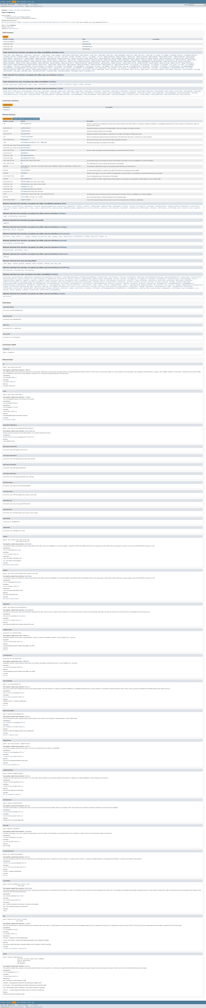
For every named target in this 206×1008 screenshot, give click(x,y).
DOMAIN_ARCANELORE (179, 56)
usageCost (197, 208)
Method (21, 6)
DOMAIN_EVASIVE (169, 60)
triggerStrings (25, 199)
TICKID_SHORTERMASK (76, 94)
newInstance (22, 216)
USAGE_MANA (197, 69)
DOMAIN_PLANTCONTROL (184, 61)
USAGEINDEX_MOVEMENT (64, 71)
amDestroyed (13, 84)
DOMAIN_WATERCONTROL (83, 64)
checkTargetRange (185, 278)
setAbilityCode (133, 208)
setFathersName (25, 181)
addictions (85, 41)
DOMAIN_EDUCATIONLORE (110, 60)
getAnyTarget (143, 280)
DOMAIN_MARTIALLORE (116, 61)
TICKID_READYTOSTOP (34, 94)
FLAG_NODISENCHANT (174, 66)
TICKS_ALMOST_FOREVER (157, 69)
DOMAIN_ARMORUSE (8, 58)
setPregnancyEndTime (27, 189)
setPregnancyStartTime (27, 191)
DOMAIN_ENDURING (135, 60)
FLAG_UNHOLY (154, 67)
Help (33, 1)
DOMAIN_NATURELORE (156, 61)
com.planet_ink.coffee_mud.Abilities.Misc (19, 10)
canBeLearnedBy (95, 206)
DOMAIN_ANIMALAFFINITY (165, 56)
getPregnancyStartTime (27, 158)
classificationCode (26, 136)
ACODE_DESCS (27, 55)
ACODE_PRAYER (74, 55)
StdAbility (10, 27)
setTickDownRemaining (107, 288)
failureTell (130, 280)
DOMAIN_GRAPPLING (36, 61)
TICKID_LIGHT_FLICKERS (144, 93)
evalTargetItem (93, 280)
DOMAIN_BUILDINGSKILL (63, 58)
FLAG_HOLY (97, 66)
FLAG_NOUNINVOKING (19, 67)
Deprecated (23, 1)
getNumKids (24, 153)
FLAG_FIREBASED (67, 66)
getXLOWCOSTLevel (162, 283)
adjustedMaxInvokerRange (70, 277)
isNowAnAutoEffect (45, 208)
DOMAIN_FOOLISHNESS (9, 61)
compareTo (41, 280)
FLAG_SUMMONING (77, 67)
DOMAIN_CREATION (178, 58)
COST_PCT (99, 56)
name (22, 176)
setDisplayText (78, 236)
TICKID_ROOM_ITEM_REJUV (62, 94)
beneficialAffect (196, 277)
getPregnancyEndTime (27, 155)
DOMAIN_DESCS (62, 60)
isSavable (23, 173)
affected (5, 84)
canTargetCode (25, 133)
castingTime (150, 206)
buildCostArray (61, 278)
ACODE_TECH (129, 55)
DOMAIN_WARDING (71, 64)
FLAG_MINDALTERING (134, 66)
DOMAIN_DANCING (17, 60)
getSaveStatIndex (8, 250)
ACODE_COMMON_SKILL (17, 55)
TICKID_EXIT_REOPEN (100, 93)
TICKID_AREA (197, 91)
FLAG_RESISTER (57, 67)
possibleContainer (64, 286)
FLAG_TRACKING (122, 67)
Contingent (26, 22)
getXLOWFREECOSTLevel (175, 283)
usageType (6, 209)
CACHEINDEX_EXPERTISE (190, 55)
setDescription (68, 236)
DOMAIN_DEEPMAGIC (52, 60)
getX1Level (111, 283)
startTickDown (172, 208)
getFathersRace (25, 147)
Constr (16, 6)
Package (9, 1)
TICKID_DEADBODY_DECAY (41, 93)
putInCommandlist (26, 178)
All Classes (34, 4)
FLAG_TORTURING (111, 67)
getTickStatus (65, 283)
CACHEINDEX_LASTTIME (9, 56)
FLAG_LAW (125, 66)
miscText (60, 84)
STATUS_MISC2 (79, 91)
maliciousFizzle (169, 285)
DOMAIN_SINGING (153, 63)
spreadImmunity (166, 288)
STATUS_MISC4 (97, 91)
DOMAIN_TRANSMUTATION (19, 64)
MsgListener (56, 22)
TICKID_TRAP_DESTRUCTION (170, 94)
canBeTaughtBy (117, 206)
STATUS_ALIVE (17, 91)
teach (179, 208)
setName (101, 236)
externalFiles (194, 206)
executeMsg (24, 142)
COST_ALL (84, 56)
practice (89, 208)
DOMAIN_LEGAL (105, 61)
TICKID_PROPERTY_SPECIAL (10, 94)
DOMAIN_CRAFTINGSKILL (166, 58)
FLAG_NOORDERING (8, 67)
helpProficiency (23, 208)
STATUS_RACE (149, 91)
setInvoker (153, 208)
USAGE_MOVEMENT (7, 71)
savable (75, 84)
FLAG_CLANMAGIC (7, 66)
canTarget (125, 206)
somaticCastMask (155, 288)
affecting (37, 206)
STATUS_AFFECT (7, 91)
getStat (23, 160)
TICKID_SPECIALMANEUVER (118, 94)
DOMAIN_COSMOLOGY (153, 58)
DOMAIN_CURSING (7, 60)
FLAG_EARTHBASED (26, 66)
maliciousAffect (158, 285)
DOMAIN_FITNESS (191, 60)
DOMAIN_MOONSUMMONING (143, 61)
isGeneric (19, 236)
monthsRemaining (87, 46)
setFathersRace (25, 184)
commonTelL (26, 280)
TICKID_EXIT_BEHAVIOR (86, 93)
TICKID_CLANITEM (28, 93)
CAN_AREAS (43, 56)
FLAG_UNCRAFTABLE (145, 67)
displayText (24, 139)
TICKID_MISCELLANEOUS (183, 93)
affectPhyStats (29, 270)
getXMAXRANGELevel (188, 283)
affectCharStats (19, 270)
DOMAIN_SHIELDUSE (143, 63)
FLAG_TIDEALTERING (100, 67)
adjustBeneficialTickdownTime (43, 277)
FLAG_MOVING (154, 66)
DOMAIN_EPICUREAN (147, 60)
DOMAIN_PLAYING (20, 63)
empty (29, 84)
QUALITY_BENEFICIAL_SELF (73, 69)
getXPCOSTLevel (21, 285)
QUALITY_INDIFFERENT (98, 69)
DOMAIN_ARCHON (190, 56)
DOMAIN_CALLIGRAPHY (77, 58)
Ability (4, 22)
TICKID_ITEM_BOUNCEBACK (129, 93)
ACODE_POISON (65, 55)
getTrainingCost (12, 208)
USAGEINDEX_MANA (52, 71)
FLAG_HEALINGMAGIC (78, 66)
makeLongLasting (57, 208)
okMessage (6, 256)
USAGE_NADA (16, 71)
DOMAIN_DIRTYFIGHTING (83, 60)
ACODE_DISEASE (46, 55)
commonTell (18, 280)
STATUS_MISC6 (115, 91)
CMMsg (42, 142)
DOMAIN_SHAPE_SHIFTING (129, 63)
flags (4, 208)
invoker (35, 84)
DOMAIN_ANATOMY (153, 56)
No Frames (25, 4)
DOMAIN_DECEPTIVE (40, 60)
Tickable (73, 22)
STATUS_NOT (132, 91)
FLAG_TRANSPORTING (132, 67)
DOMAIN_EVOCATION (181, 60)
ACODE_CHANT (6, 55)
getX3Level (127, 283)
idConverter (6, 77)
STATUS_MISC (70, 91)
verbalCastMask (44, 289)
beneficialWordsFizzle (40, 278)
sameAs (60, 236)
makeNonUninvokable (69, 208)
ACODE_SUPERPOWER (120, 55)
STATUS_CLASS (36, 91)
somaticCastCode (144, 288)
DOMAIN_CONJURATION (128, 58)
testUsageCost (190, 288)
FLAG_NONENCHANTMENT (187, 66)
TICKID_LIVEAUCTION (157, 93)
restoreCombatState (160, 286)
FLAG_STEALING (67, 67)
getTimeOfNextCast (76, 283)
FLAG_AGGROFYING (144, 64)
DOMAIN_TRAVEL (43, 64)
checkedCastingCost (161, 206)
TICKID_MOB (194, 93)
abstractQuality (25, 123)
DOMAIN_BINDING (29, 58)
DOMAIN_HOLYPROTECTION (59, 61)
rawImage (54, 236)
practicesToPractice (83, 286)
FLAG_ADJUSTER (134, 64)
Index (29, 1)
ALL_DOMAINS (165, 55)
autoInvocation (61, 206)
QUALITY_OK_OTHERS (123, 69)
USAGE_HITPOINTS (187, 69)
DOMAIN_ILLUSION (72, 61)
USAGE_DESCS (177, 69)
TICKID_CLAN (18, 93)
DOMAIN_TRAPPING (32, 64)
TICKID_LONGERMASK (170, 93)
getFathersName (25, 145)
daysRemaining (86, 44)
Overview (3, 1)
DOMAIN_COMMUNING (116, 58)
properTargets (133, 286)
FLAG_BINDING (164, 64)
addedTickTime (28, 277)
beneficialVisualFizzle (25, 278)
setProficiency (162, 208)
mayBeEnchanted (81, 208)
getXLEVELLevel (151, 283)
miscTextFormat (42, 236)
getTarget (130, 281)
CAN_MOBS (71, 56)
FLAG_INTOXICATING (116, 66)
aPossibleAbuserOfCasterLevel (154, 277)
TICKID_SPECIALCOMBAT (103, 94)
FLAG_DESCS (16, 66)
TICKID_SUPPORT (144, 94)
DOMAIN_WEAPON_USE (107, 64)
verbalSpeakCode (55, 289)
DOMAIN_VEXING (61, 64)
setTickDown (96, 288)
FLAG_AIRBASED (155, 64)
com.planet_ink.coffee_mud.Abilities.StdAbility (17, 17)
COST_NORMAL (92, 56)
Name (49, 236)
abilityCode (6, 206)
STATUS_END (53, 91)
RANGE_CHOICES (145, 69)
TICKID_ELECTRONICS (55, 93)
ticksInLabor (86, 49)
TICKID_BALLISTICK (8, 93)
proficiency (67, 84)
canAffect (79, 206)
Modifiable (49, 22)
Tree (18, 1)
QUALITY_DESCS (86, 69)
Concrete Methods (33, 118)
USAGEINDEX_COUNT (26, 71)
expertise (102, 280)
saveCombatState (177, 286)
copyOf (5, 216)
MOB (26, 166)
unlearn (191, 208)
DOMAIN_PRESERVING (43, 63)
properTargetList (123, 286)
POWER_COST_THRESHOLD (9, 69)
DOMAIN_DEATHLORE (29, 60)
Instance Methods (19, 118)
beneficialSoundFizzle (10, 278)
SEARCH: (186, 4)
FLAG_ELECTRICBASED (38, 66)
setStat (23, 194)
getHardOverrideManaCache (36, 281)
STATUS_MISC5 (106, 91)
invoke (23, 166)
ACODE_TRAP (149, 55)
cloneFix (194, 278)
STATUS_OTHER (141, 91)
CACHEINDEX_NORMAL (22, 56)
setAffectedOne (144, 208)
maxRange (27, 236)
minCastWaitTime (197, 285)
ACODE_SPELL (109, 55)
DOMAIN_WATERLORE (96, 64)
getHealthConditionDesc (28, 150)
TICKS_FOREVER (169, 69)
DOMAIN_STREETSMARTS (187, 63)
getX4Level (134, 283)
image (13, 236)
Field (12, 6)
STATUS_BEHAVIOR (26, 91)
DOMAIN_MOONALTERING (130, 61)
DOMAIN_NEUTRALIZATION (170, 61)
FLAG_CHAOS (181, 64)
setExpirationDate (18, 243)
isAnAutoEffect (43, 84)
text (106, 236)
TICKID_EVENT (75, 93)
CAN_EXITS (57, 56)
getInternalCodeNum (51, 281)
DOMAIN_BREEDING (51, 58)
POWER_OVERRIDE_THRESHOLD (40, 69)
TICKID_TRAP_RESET (185, 94)
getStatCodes (18, 250)
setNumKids (24, 186)
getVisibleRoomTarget (100, 283)
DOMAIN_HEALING (46, 61)
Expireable (42, 22)
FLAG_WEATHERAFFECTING (177, 67)
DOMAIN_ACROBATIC (121, 56)
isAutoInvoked (25, 170)
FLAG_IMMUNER (105, 66)
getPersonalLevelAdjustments (83, 281)
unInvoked (88, 84)
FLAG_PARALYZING (31, 67)
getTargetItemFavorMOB (183, 281)
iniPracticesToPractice (73, 285)
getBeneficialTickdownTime (11, 281)
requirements (124, 208)
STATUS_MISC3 (88, 91)
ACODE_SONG (101, 55)
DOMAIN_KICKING (95, 61)
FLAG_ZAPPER (188, 67)
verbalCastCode (34, 289)
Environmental (34, 22)
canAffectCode (25, 128)
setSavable (20, 229)
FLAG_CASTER (172, 64)
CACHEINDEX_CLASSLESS (176, 55)
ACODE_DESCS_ (36, 55)
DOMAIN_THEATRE (7, 64)
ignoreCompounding (54, 285)
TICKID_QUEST (23, 94)
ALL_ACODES (157, 55)
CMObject (19, 22)
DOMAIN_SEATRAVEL (116, 63)
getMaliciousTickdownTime (65, 281)
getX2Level (119, 283)
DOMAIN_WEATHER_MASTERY (122, 64)
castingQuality (140, 206)
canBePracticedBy (106, 206)
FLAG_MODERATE (146, 66)
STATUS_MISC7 (124, 91)
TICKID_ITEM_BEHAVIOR (113, 93)
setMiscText (94, 236)
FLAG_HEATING (89, 66)
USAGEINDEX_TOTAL (89, 71)
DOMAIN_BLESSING (40, 58)
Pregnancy (6, 109)
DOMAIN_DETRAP (72, 60)
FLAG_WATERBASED (164, 67)
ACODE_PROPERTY (84, 55)
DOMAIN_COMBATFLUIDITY (91, 58)
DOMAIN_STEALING (164, 63)
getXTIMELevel (31, 285)
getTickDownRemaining (39, 283)
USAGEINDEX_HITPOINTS (39, 71)
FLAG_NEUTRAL (163, 66)
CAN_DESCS (50, 56)
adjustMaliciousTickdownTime (87, 277)
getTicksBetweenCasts (53, 283)
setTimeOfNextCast (120, 288)
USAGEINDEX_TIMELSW (77, 71)
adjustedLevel (28, 206)
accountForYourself (17, 206)
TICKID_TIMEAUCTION (156, 94)
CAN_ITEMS (65, 56)
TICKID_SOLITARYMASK (90, 94)
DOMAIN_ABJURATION (109, 56)
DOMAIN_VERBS (52, 64)
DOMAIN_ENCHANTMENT (123, 60)
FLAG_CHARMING (189, 64)
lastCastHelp (53, 84)
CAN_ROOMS (78, 56)
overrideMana (53, 286)
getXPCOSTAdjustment (9, 285)
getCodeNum (24, 281)
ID (21, 163)
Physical (61, 166)
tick (22, 196)
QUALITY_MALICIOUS (110, 69)
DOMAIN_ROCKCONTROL (94, 63)
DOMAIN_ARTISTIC (19, 58)
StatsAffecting (65, 22)
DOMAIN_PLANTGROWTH (9, 63)
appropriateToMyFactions (48, 206)
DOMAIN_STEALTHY (175, 63)
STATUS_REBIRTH (158, 91)
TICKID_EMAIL (66, 93)
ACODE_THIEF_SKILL (139, 55)
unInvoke (184, 208)
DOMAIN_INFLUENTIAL (84, 61)
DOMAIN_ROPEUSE (105, 63)
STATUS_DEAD (45, 91)
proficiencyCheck (114, 208)
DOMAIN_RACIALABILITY (67, 63)
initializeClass (13, 216)
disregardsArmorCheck (71, 280)
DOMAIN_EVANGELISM (158, 60)
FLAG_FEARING (58, 66)
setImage (86, 236)
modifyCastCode (24, 286)
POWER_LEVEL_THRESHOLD (24, 69)
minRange (34, 236)
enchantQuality (184, 206)
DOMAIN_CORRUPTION (141, 58)
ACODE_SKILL (93, 55)
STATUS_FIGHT (62, 91)
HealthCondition (11, 22)
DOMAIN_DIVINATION (96, 60)
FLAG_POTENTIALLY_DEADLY (44, 67)
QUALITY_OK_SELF (135, 69)
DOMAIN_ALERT (131, 56)
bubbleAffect (71, 206)
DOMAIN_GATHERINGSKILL (23, 61)
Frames (20, 4)
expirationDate (7, 243)
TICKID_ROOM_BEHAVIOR (47, 94)
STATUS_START (178, 91)
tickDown (81, 84)
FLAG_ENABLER (49, 66)
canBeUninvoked (22, 84)
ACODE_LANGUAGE (55, 55)
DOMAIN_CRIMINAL (189, 58)
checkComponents (161, 278)
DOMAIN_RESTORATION (81, 63)
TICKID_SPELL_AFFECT (133, 94)
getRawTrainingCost (99, 281)
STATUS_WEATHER (187, 91)
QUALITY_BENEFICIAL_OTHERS (57, 69)
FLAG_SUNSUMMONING (88, 67)
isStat (26, 250)
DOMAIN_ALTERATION (141, 56)
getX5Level (142, 283)
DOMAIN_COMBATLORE (104, 58)
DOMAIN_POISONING (31, 63)
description (6, 236)
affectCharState (8, 270)
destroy (14, 229)
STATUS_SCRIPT (169, 91)
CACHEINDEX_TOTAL (34, 56)
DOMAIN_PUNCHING (55, 63)
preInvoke (96, 208)
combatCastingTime (173, 206)
